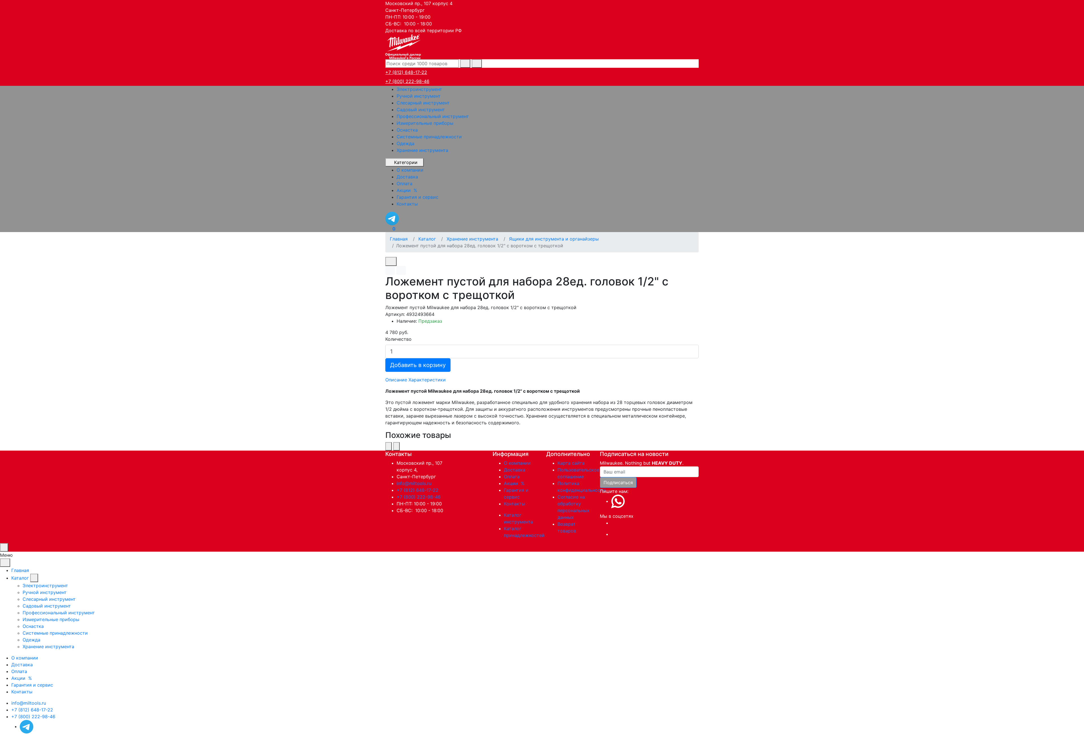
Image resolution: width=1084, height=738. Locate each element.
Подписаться (618, 482)
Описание (396, 380)
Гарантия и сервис (32, 685)
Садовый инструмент (421, 109)
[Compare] (401, 270)
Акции (515, 483)
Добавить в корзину (418, 365)
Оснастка (407, 130)
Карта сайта (571, 463)
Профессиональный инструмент (433, 116)
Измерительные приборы (425, 123)
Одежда (405, 143)
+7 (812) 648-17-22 (406, 72)
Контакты (514, 503)
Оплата (512, 476)
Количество (398, 339)
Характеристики (427, 380)
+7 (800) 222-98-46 (407, 81)
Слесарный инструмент (423, 103)
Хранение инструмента (422, 150)
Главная (20, 570)
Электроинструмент (419, 89)
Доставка (514, 470)
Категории (406, 162)
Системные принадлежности (429, 136)
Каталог (20, 578)
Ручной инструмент (419, 96)
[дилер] (403, 46)
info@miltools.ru (414, 483)
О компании (517, 463)
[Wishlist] (390, 270)
